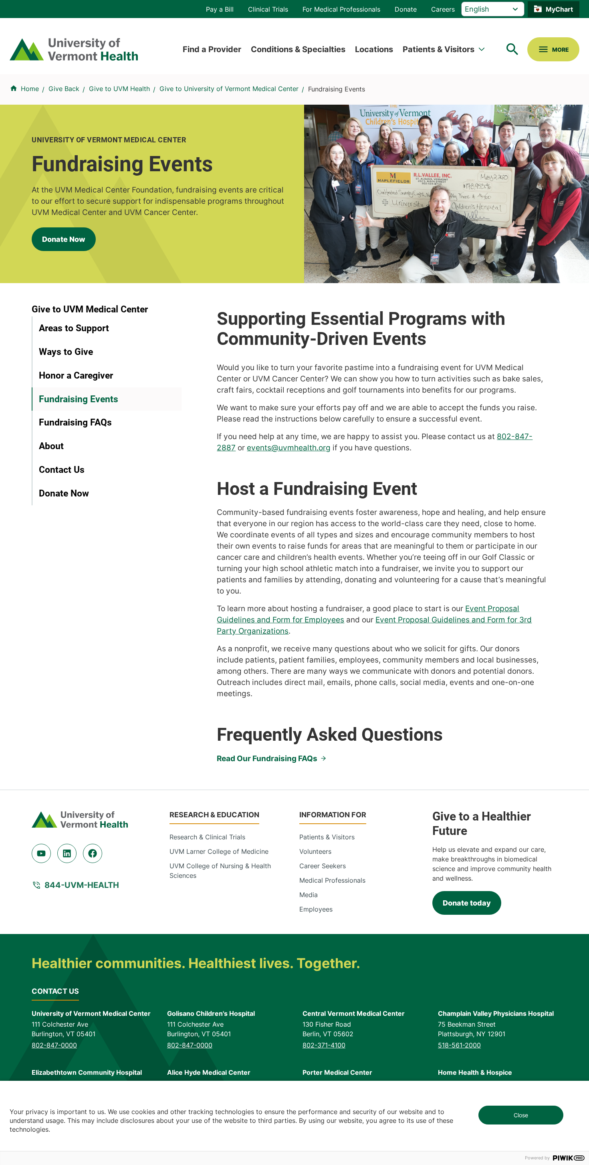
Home (30, 89)
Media (308, 895)
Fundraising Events (78, 399)
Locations (374, 49)
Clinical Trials (268, 9)
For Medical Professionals (341, 9)
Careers (443, 9)
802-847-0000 (54, 1045)
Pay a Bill (220, 9)
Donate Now (63, 239)
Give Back (63, 89)
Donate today (467, 903)
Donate (406, 9)
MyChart (559, 9)
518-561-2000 (459, 1045)
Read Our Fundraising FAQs (267, 758)
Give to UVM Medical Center (90, 309)
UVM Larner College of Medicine (218, 851)
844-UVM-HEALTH (81, 885)
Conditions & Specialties (298, 49)
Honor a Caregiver (76, 375)
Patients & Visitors (438, 49)
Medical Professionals (332, 880)
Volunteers (315, 851)
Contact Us (62, 469)
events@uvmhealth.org (289, 447)
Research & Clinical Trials (207, 837)
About (51, 446)
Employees (316, 909)
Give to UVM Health (119, 89)
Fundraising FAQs (75, 422)
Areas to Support (74, 328)
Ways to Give (66, 351)
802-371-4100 (324, 1045)
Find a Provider (212, 49)
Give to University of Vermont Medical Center (229, 89)
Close (521, 1115)
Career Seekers (322, 866)
